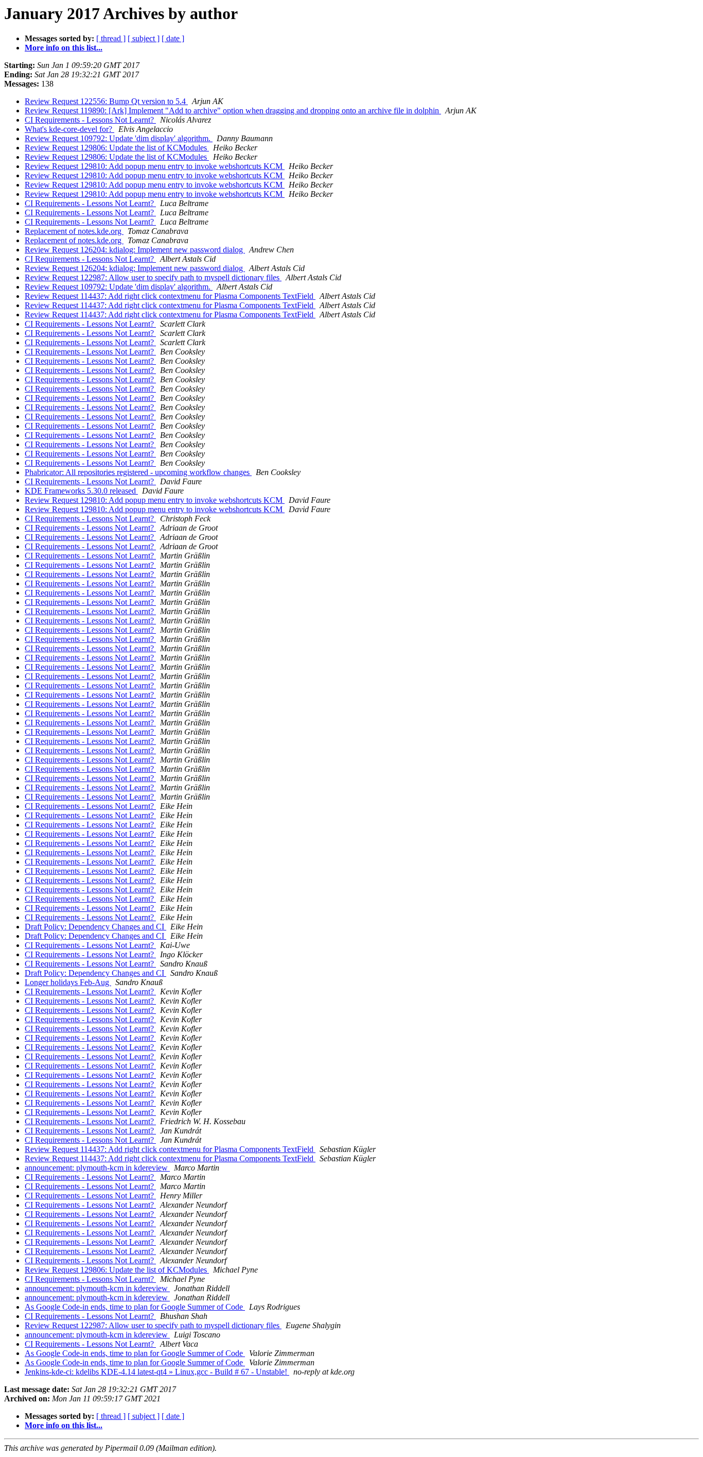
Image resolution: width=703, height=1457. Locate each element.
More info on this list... (63, 47)
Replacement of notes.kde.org (74, 231)
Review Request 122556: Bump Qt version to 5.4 (106, 101)
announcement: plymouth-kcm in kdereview (97, 1167)
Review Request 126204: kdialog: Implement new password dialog (135, 249)
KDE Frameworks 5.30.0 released (81, 490)
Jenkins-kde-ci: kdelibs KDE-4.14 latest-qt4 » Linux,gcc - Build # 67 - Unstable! (157, 1371)
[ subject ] (144, 38)
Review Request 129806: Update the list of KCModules (117, 147)
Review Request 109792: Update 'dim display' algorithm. (119, 138)
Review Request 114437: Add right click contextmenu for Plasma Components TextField (170, 296)
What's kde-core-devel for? (69, 129)
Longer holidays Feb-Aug (68, 982)
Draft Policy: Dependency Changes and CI (95, 926)
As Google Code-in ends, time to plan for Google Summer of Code (135, 1306)
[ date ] (173, 38)
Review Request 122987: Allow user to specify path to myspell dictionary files (153, 277)
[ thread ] (111, 38)
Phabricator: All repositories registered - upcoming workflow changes (138, 472)
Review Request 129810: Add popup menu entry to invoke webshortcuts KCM (155, 166)
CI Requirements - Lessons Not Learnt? (90, 119)
